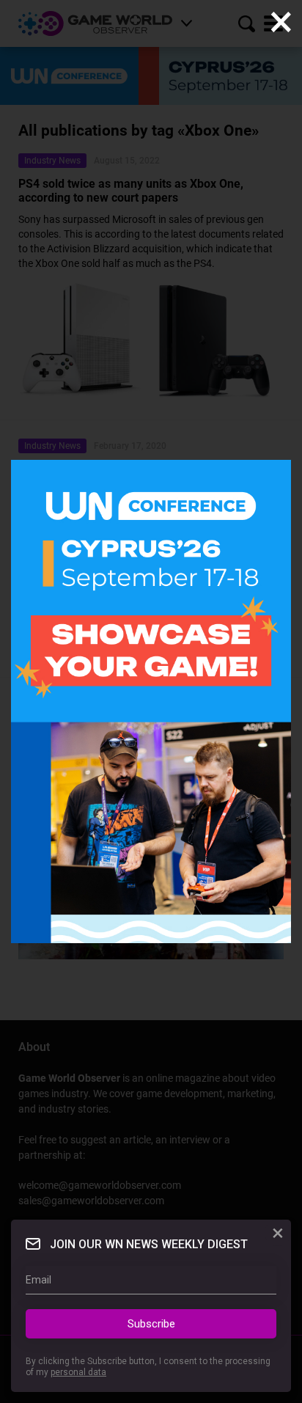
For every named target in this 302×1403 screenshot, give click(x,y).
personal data (78, 1372)
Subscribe (151, 1323)
